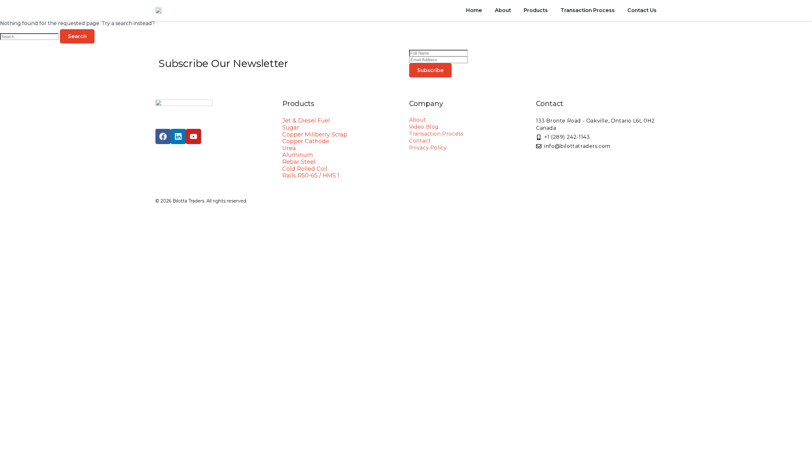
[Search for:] (30, 36)
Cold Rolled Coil (304, 168)
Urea (289, 148)
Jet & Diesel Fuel (306, 120)
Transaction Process (587, 10)
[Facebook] (163, 136)
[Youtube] (193, 136)
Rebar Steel (298, 161)
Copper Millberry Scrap (314, 134)
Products (536, 10)
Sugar (290, 127)
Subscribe (430, 70)
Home (474, 10)
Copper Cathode (305, 141)
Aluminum (297, 154)
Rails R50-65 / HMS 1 (310, 175)
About (503, 10)
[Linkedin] (178, 136)
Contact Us (642, 10)
